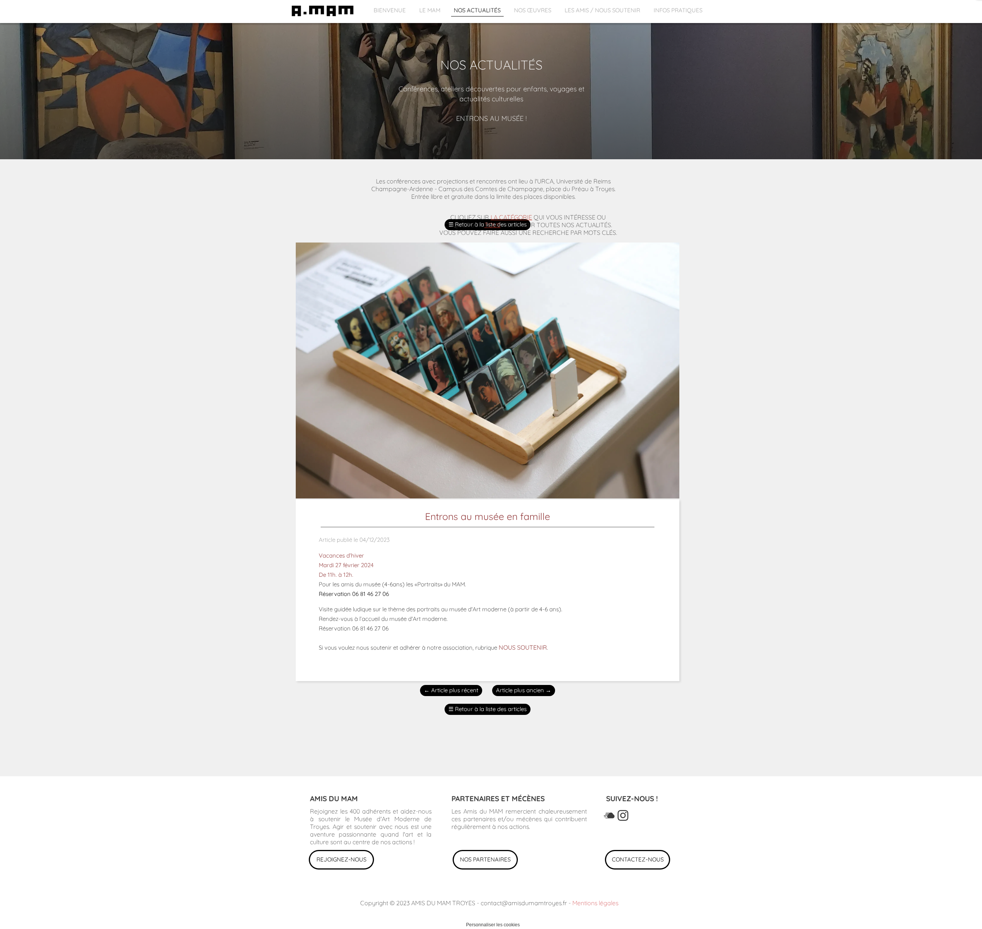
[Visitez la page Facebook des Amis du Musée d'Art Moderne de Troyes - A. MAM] (609, 815)
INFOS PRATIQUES (678, 10)
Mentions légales (595, 903)
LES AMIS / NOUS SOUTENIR (602, 10)
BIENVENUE (390, 10)
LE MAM (429, 10)
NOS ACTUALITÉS (477, 10)
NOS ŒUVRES (532, 10)
